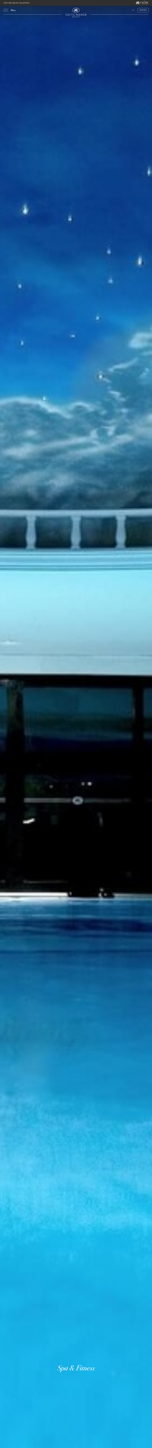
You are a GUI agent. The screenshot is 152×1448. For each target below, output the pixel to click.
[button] (133, 10)
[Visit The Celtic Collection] (142, 3)
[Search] (130, 10)
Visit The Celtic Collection (16, 3)
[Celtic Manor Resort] (76, 13)
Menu (13, 10)
